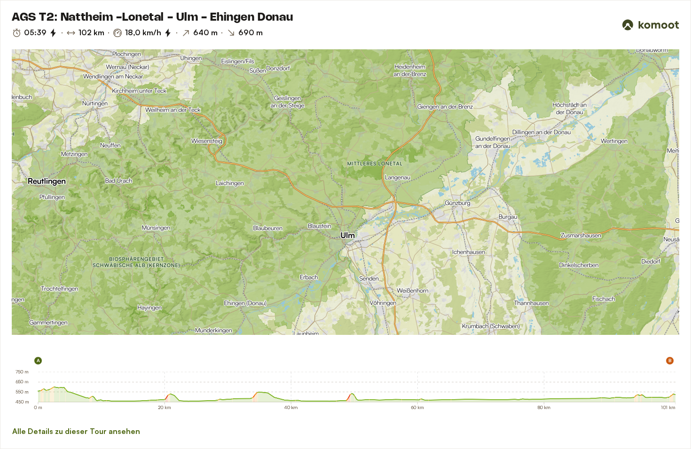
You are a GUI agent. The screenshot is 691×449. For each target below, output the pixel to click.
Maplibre (22, 331)
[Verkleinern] (659, 127)
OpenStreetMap (81, 331)
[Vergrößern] (659, 110)
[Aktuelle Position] (659, 69)
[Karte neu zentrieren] (659, 89)
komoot (41, 331)
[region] (345, 192)
